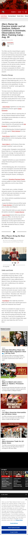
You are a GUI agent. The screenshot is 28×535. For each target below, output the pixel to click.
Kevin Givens (6, 132)
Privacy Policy (6, 520)
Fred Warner (5, 294)
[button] (6, 471)
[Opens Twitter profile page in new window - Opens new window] (8, 46)
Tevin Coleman (16, 127)
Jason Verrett (6, 211)
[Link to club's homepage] (3, 11)
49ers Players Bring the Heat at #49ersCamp (12, 231)
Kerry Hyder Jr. (6, 140)
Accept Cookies (14, 532)
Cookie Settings (14, 523)
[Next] (18, 258)
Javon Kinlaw (6, 103)
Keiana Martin (10, 42)
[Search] (23, 12)
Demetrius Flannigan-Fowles (16, 175)
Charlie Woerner (19, 208)
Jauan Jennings (7, 201)
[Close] (26, 499)
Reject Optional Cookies (14, 527)
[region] (14, 516)
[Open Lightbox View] (14, 253)
